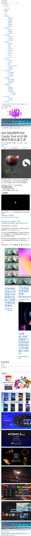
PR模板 (10, 33)
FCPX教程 (11, 74)
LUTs (9, 86)
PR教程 (10, 31)
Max (15, 128)
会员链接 (6, 223)
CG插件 (10, 69)
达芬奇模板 (11, 81)
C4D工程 (10, 38)
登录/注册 (7, 9)
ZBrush (10, 54)
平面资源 (10, 91)
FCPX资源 (7, 71)
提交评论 (4, 373)
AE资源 (7, 16)
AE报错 (10, 24)
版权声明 (23, 530)
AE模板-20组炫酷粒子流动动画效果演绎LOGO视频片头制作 (24, 343)
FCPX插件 (11, 72)
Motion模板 (11, 79)
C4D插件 (10, 40)
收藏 (2, 146)
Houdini (10, 48)
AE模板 (10, 19)
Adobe (10, 62)
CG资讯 (10, 60)
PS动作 (14, 95)
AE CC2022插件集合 (18, 104)
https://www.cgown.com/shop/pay (10, 217)
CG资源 (7, 59)
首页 (6, 5)
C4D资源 (7, 35)
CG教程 (10, 67)
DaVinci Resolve (12, 65)
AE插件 (10, 21)
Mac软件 (10, 100)
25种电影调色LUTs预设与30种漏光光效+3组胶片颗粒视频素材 (10, 297)
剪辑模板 (7, 77)
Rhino (9, 55)
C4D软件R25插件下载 (7, 104)
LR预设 (14, 93)
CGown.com (12, 530)
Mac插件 (10, 76)
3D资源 (7, 42)
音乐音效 (10, 89)
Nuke (9, 64)
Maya (9, 47)
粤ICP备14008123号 (9, 535)
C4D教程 (10, 36)
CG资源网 (4, 1)
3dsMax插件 (4, 144)
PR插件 (10, 30)
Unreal (10, 57)
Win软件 (10, 98)
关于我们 (18, 530)
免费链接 (6, 221)
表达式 (10, 26)
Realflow (10, 50)
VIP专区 (7, 101)
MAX (9, 45)
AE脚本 (10, 23)
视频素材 (10, 88)
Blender (10, 52)
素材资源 (7, 84)
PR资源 (7, 28)
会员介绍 (6, 532)
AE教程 (10, 18)
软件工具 (7, 96)
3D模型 (10, 43)
